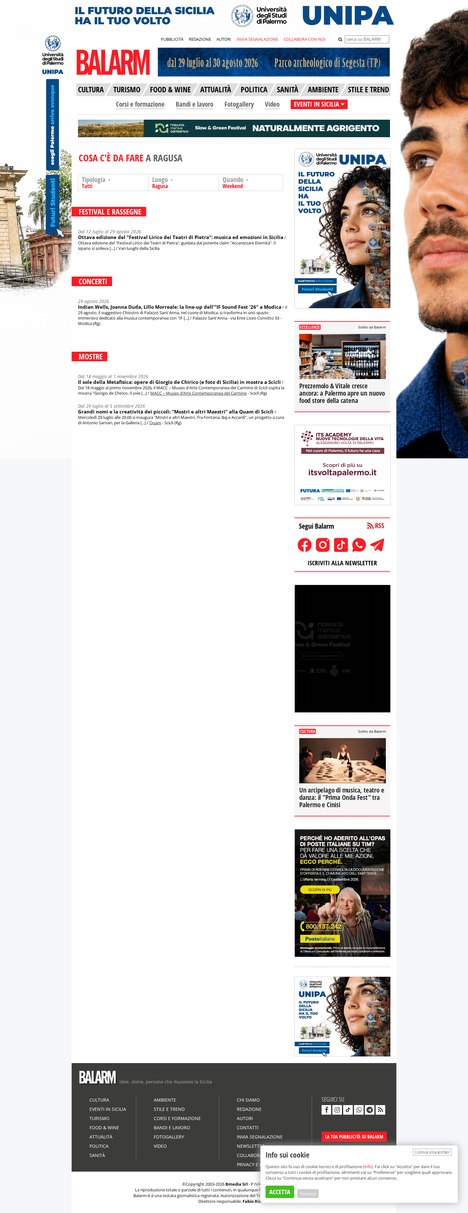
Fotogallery (239, 104)
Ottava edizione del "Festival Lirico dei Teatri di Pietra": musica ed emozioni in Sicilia (180, 237)
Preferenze (308, 1193)
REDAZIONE (200, 39)
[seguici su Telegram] (369, 1110)
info (368, 1166)
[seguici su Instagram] (337, 1110)
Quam (155, 423)
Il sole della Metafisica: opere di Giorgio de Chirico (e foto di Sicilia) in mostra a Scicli (179, 382)
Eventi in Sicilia (107, 1109)
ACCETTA (279, 1192)
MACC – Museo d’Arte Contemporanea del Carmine (198, 393)
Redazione (249, 1109)
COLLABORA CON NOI (305, 39)
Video (272, 104)
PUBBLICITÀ (172, 39)
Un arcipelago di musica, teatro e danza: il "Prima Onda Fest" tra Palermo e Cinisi (341, 797)
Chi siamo (248, 1100)
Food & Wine (104, 1128)
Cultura (99, 1100)
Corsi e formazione (140, 104)
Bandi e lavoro (194, 104)
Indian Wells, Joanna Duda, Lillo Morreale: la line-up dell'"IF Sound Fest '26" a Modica (179, 307)
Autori (245, 1118)
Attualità (100, 1137)
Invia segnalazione (260, 1137)
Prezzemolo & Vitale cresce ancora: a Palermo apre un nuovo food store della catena (342, 393)
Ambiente (165, 1100)
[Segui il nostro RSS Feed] (380, 1110)
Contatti (248, 1128)
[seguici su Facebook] (326, 1110)
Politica (99, 1146)
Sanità (97, 1155)
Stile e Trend (169, 1109)
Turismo (99, 1118)
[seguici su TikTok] (348, 1110)
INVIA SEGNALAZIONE (257, 39)
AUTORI (223, 39)
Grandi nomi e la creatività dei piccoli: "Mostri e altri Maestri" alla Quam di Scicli (175, 411)
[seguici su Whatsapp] (359, 1110)
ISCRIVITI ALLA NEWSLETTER (342, 563)
